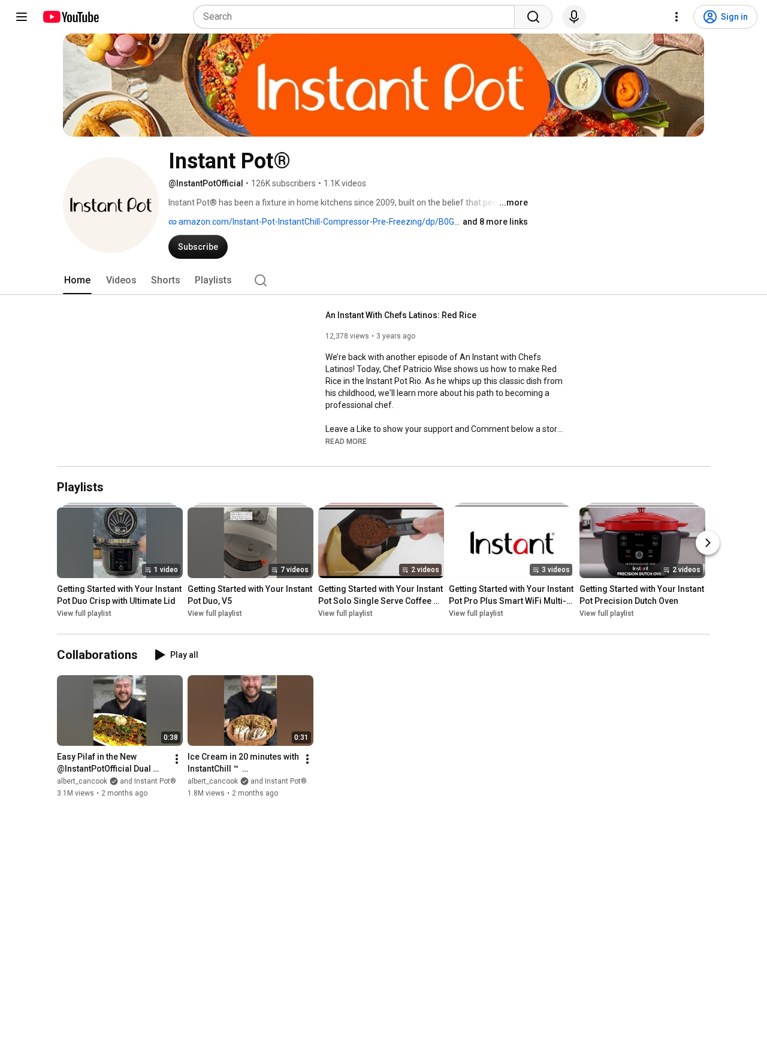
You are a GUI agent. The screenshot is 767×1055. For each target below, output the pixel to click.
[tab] (77, 280)
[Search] (533, 17)
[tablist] (383, 280)
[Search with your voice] (574, 17)
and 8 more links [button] (495, 221)
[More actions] (177, 759)
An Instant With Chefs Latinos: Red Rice (400, 315)
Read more (346, 441)
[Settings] (676, 17)
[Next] (708, 543)
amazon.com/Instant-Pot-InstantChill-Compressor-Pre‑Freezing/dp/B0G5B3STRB (334, 221)
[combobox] (357, 17)
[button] (346, 441)
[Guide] (21, 17)
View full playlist (84, 614)
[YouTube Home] (70, 17)
